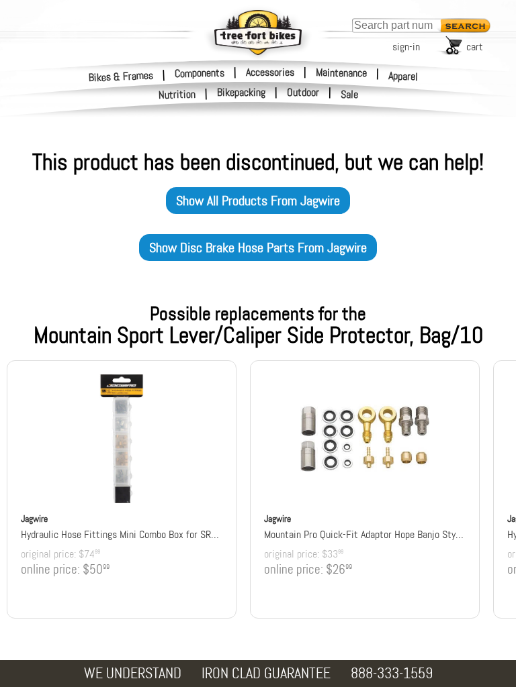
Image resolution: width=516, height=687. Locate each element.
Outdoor (303, 92)
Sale (350, 94)
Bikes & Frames (121, 76)
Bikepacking (241, 92)
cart (474, 47)
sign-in (406, 47)
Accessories (270, 72)
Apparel (403, 76)
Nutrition (177, 94)
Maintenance (341, 72)
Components (199, 72)
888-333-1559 (392, 673)
